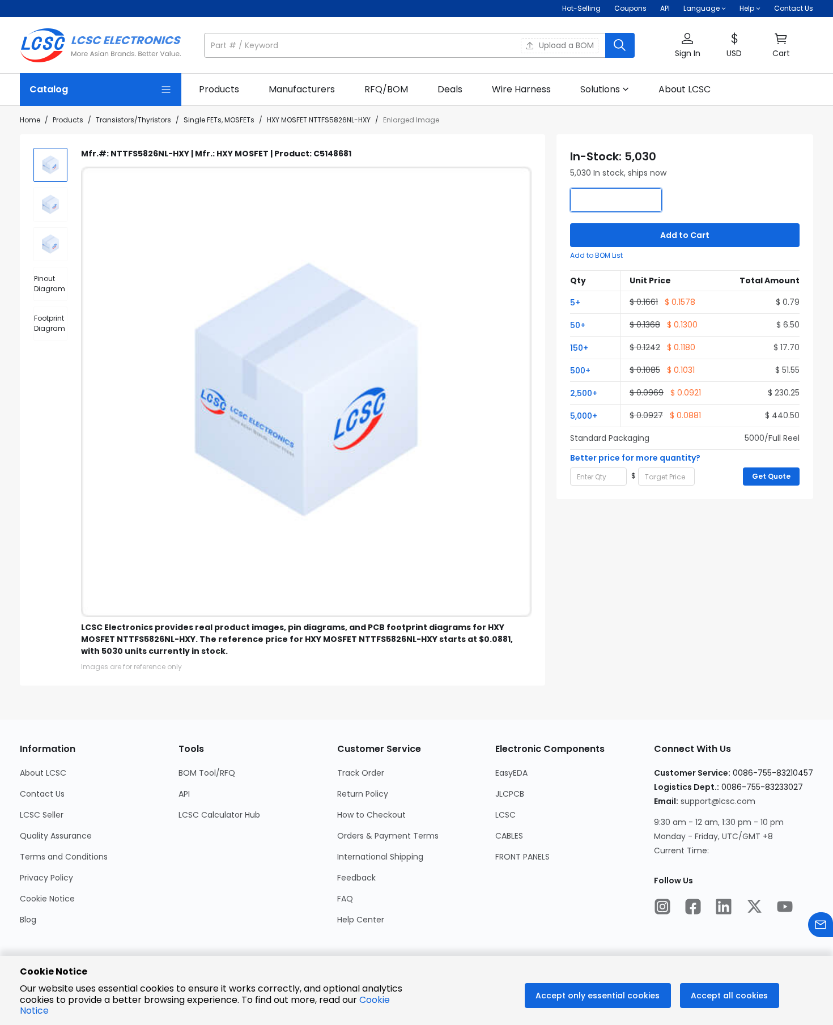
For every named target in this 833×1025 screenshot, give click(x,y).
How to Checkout (371, 814)
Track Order (360, 773)
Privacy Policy (46, 877)
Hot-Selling (581, 8)
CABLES (509, 835)
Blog (28, 919)
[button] (419, 45)
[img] (50, 165)
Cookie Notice (47, 898)
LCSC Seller (41, 814)
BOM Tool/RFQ (206, 773)
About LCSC (43, 773)
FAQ (345, 898)
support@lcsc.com (718, 801)
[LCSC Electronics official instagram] (662, 907)
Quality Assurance (56, 835)
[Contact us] (820, 926)
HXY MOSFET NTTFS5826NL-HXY (319, 120)
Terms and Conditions (64, 856)
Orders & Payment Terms (388, 835)
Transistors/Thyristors (133, 120)
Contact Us (793, 8)
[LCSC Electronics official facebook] (693, 907)
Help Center (360, 919)
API (665, 8)
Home (30, 120)
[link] (219, 89)
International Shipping (380, 856)
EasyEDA (511, 773)
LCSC (505, 814)
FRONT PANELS (522, 856)
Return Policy (362, 793)
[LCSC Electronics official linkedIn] (723, 907)
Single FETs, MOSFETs (219, 120)
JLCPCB (509, 793)
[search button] (620, 45)
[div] (50, 284)
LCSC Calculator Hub (219, 814)
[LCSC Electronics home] (100, 45)
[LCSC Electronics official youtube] (784, 907)
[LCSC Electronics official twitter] (754, 907)
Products (68, 120)
